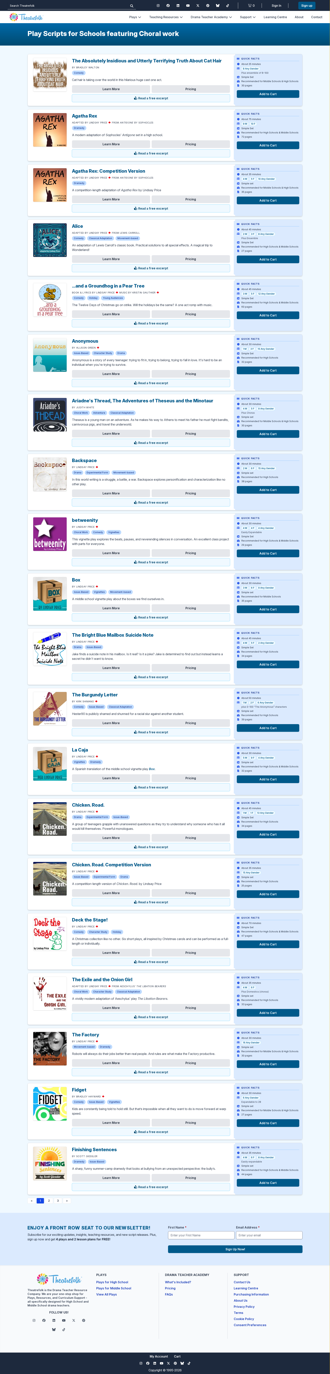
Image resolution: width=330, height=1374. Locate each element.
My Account (159, 1356)
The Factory (85, 1034)
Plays (133, 17)
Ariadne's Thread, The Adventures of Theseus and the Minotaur (142, 401)
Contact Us (242, 1282)
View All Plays (106, 1294)
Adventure (99, 412)
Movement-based (127, 238)
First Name (177, 1227)
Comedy (79, 72)
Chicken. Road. (88, 805)
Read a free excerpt (153, 98)
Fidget (79, 1090)
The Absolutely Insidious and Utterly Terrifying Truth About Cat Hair (147, 61)
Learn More (111, 89)
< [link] (31, 1200)
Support (246, 17)
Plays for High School (112, 1282)
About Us (240, 1300)
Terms (238, 1313)
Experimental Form (97, 472)
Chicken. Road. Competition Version (111, 865)
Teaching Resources (164, 17)
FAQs (169, 1294)
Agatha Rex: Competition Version (108, 171)
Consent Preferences (250, 1325)
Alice (77, 226)
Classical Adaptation (100, 238)
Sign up (306, 5)
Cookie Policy (244, 1319)
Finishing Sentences (94, 1149)
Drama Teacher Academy (209, 17)
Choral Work (81, 412)
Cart (177, 1356)
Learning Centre (275, 17)
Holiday (93, 298)
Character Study (103, 353)
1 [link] (40, 1200)
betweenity (85, 520)
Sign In (276, 5)
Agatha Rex (84, 116)
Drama (121, 353)
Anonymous (85, 341)
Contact (316, 17)
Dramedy (79, 128)
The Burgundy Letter (95, 695)
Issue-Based (81, 353)
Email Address (248, 1227)
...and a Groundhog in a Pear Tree (108, 286)
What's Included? (178, 1282)
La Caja (80, 750)
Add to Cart (268, 94)
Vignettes (113, 532)
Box (76, 580)
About (299, 17)
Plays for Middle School (113, 1288)
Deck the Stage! (90, 920)
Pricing (190, 89)
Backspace (84, 460)
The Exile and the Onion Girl (102, 979)
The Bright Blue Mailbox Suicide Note (113, 635)
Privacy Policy (244, 1307)
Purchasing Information (251, 1294)
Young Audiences (113, 298)
